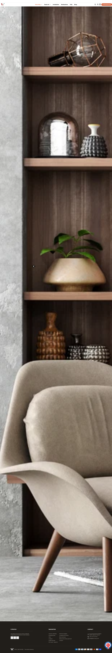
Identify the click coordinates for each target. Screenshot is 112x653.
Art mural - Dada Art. (53, 642)
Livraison (50, 638)
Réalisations (64, 4)
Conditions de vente (64, 635)
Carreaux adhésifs (53, 633)
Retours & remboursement (65, 638)
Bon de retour (62, 637)
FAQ (71, 4)
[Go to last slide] (109, 289)
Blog (75, 4)
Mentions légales (63, 633)
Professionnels (107, 4)
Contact (61, 640)
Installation (56, 4)
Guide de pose (52, 640)
